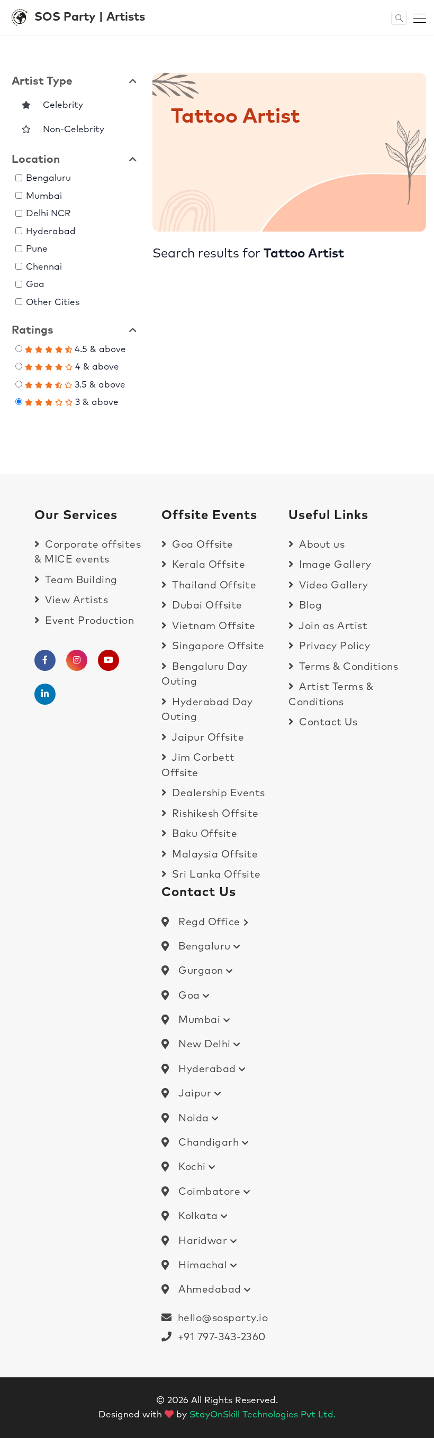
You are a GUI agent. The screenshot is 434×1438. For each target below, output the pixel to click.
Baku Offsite (203, 834)
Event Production (88, 621)
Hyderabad (51, 231)
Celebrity (59, 105)
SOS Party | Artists (89, 17)
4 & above (96, 367)
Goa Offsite (201, 545)
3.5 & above (98, 385)
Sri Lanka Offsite (215, 875)
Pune (37, 249)
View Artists (75, 600)
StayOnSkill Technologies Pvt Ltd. (262, 1415)
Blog (309, 606)
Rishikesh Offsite (214, 814)
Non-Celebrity (69, 129)
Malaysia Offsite (213, 855)
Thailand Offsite (212, 585)
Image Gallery (334, 565)
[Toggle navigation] (416, 17)
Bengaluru (48, 178)
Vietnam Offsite (212, 626)
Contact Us (326, 722)
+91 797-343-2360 (219, 1337)
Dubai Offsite (205, 606)
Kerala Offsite (207, 565)
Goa (35, 284)
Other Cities (52, 302)
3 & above (96, 402)
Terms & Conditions (347, 667)
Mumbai (44, 196)
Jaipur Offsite (206, 738)
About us (320, 545)
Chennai (44, 267)
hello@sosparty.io (223, 1318)
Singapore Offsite (217, 646)
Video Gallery (332, 585)
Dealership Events (217, 793)
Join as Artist (331, 626)
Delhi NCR (48, 213)
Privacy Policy (333, 646)
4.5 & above (99, 349)
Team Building (79, 580)
